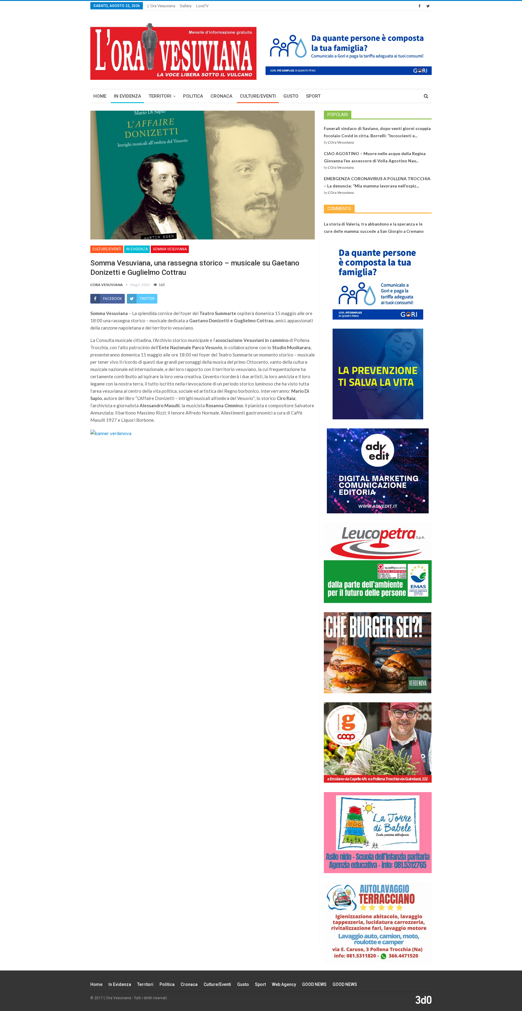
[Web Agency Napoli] (423, 999)
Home (99, 96)
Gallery (186, 6)
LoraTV (202, 6)
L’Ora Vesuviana (161, 6)
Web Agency (284, 984)
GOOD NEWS (314, 984)
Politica (193, 96)
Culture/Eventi (258, 96)
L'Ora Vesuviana (341, 142)
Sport (313, 96)
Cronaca (221, 96)
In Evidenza (127, 96)
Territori (160, 96)
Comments (339, 208)
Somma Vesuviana (170, 249)
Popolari (337, 114)
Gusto (290, 96)
